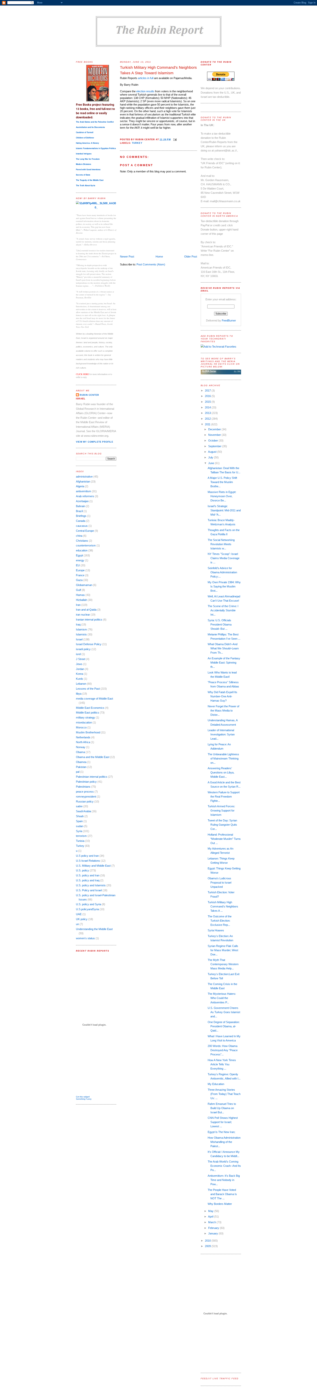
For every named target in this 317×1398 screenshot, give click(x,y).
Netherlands (83, 737)
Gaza (79, 580)
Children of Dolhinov (85, 137)
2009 (208, 1246)
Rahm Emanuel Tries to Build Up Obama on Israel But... (222, 1108)
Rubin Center (89, 395)
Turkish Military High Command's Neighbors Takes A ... (223, 906)
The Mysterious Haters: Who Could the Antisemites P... (222, 998)
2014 (208, 407)
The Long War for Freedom (88, 159)
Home (159, 256)
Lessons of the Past (88, 688)
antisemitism (83, 491)
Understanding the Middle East (94, 929)
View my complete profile (94, 442)
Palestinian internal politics (91, 776)
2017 (208, 390)
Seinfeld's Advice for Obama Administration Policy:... (222, 572)
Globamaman (84, 585)
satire (79, 806)
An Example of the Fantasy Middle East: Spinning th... (224, 662)
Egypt (79, 555)
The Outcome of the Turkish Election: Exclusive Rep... (220, 920)
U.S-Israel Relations (88, 860)
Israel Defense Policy (88, 644)
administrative (84, 476)
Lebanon (81, 683)
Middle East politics (87, 712)
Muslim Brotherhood (88, 732)
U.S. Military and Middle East (93, 865)
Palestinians (83, 786)
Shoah (80, 816)
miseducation (84, 722)
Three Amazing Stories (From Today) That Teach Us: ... (224, 1094)
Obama (80, 752)
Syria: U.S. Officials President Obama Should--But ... (220, 624)
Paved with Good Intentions (88, 169)
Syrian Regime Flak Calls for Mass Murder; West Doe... (223, 950)
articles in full (145, 78)
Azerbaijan (82, 501)
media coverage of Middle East (94, 698)
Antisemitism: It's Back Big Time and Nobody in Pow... (224, 1180)
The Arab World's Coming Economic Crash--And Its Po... (224, 1166)
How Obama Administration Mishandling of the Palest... (224, 1142)
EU (78, 565)
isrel (78, 654)
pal (77, 771)
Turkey (80, 845)
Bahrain (80, 506)
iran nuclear (83, 614)
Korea (79, 673)
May (211, 1211)
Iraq (78, 624)
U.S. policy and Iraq (87, 880)
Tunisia (80, 840)
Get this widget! (83, 1097)
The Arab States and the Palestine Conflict (95, 122)
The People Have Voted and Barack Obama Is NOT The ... (222, 1194)
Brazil (79, 511)
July (211, 457)
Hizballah (81, 599)
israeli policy (83, 649)
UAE (79, 914)
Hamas (80, 594)
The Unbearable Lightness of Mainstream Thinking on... (223, 758)
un (77, 924)
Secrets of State (83, 175)
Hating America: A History (87, 143)
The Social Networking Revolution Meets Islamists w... (221, 544)
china (79, 535)
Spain (79, 821)
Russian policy (85, 801)
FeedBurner (229, 320)
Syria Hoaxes (216, 930)
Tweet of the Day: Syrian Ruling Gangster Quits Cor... (222, 824)
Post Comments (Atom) (150, 264)
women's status (85, 938)
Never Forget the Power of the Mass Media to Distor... (223, 710)
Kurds (79, 678)
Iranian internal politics (89, 619)
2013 (208, 412)
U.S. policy (82, 870)
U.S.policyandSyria (87, 909)
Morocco (81, 727)
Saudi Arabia (83, 811)
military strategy (85, 717)
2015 (208, 401)
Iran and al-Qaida (86, 609)
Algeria (80, 486)
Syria (79, 831)
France (80, 575)
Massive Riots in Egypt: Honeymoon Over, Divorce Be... (222, 496)
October (213, 440)
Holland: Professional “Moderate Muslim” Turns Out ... (224, 839)
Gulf (78, 589)
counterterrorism (86, 545)
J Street (80, 659)
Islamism (81, 629)
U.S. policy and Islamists (91, 885)
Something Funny (84, 1099)
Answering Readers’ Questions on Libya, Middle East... (221, 772)
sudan (79, 826)
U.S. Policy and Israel (89, 890)
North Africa (83, 742)
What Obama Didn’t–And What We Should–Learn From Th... (223, 648)
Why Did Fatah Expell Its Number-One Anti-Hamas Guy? (222, 696)
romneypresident (86, 796)
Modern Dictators (83, 164)
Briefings (81, 515)
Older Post (190, 256)
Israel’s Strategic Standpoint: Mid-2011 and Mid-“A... (224, 510)
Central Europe (85, 530)
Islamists (81, 634)
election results (145, 91)
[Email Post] (174, 139)
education (82, 550)
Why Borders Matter (220, 1203)
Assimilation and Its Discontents (90, 127)
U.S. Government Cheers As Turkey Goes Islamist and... (224, 1012)
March (212, 1222)
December (215, 429)
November (215, 434)
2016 (208, 396)
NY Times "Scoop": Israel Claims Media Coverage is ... (223, 558)
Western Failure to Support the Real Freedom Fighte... (224, 796)
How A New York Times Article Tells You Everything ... (222, 1064)
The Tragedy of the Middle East (89, 180)
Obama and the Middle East (92, 757)
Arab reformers (85, 496)
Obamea (81, 762)
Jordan (80, 669)
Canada (80, 520)
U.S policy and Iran (87, 855)
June (211, 463)
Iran (78, 604)
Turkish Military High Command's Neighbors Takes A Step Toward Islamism (158, 70)
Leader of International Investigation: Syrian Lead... (221, 734)
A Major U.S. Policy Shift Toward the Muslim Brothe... (222, 482)
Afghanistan (83, 481)
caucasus (82, 525)
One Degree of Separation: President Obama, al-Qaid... (224, 1026)
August (212, 451)
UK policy (82, 919)
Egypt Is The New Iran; (221, 1132)
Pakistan (81, 766)
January (213, 1233)
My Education (216, 1084)
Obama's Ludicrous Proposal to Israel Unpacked (219, 882)
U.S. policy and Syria (88, 904)
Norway (80, 747)
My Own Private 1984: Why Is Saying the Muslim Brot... (224, 586)
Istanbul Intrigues (84, 153)
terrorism (81, 835)
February (214, 1227)
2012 (208, 418)
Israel (79, 639)
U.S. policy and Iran (87, 875)
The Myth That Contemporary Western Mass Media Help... (223, 964)
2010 (208, 1240)
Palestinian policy (86, 781)
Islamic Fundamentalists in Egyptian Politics (96, 148)
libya (78, 693)
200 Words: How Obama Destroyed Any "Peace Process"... (223, 1050)
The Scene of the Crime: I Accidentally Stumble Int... (223, 610)
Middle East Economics (90, 707)
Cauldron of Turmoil (84, 132)
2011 (208, 424)
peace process (85, 791)
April (211, 1216)
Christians (82, 540)
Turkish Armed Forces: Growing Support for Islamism (221, 810)
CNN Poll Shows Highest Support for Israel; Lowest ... (223, 1122)
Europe (80, 570)
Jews (79, 664)
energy (80, 560)
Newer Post (127, 256)
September (215, 446)
